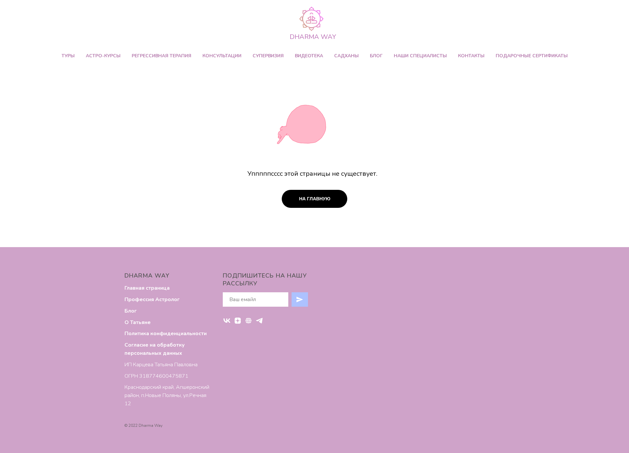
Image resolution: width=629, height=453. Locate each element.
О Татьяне (137, 322)
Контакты (471, 56)
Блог (376, 56)
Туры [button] (68, 56)
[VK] (227, 321)
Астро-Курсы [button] (103, 56)
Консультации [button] (221, 56)
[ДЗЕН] (238, 321)
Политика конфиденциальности (165, 333)
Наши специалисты (420, 56)
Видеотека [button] (309, 56)
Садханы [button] (346, 56)
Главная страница (147, 288)
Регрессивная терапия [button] (161, 56)
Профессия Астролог (152, 299)
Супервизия (268, 56)
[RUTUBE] (248, 321)
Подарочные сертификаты (532, 56)
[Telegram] (259, 321)
